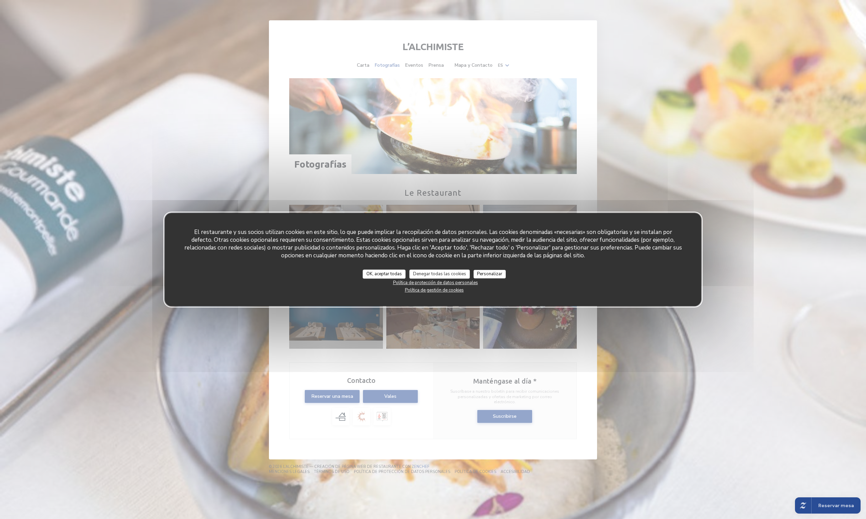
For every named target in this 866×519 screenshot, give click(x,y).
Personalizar (489, 274)
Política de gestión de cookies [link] (434, 290)
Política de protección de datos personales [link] (435, 283)
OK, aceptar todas (384, 274)
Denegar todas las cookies (439, 274)
